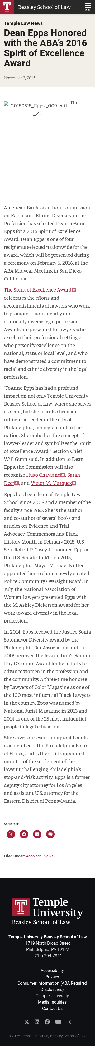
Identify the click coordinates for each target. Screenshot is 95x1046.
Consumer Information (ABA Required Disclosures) (52, 986)
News (49, 856)
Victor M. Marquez (51, 482)
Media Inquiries (52, 1002)
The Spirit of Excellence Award (38, 289)
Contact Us (52, 1008)
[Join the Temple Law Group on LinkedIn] (37, 1022)
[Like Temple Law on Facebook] (47, 1022)
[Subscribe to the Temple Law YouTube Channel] (58, 1022)
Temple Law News (23, 23)
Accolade (34, 856)
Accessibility (52, 970)
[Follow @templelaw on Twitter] (26, 1022)
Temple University (52, 995)
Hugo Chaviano (43, 474)
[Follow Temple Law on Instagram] (68, 1022)
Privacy (52, 976)
